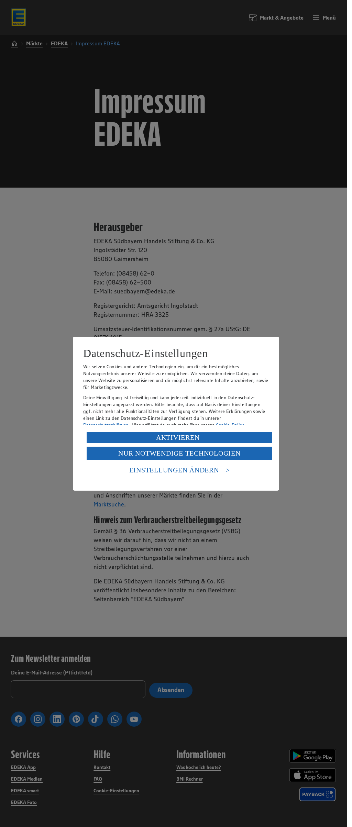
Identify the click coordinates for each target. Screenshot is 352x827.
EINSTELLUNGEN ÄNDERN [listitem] (174, 470)
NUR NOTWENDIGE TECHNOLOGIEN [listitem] (179, 453)
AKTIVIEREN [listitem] (178, 437)
